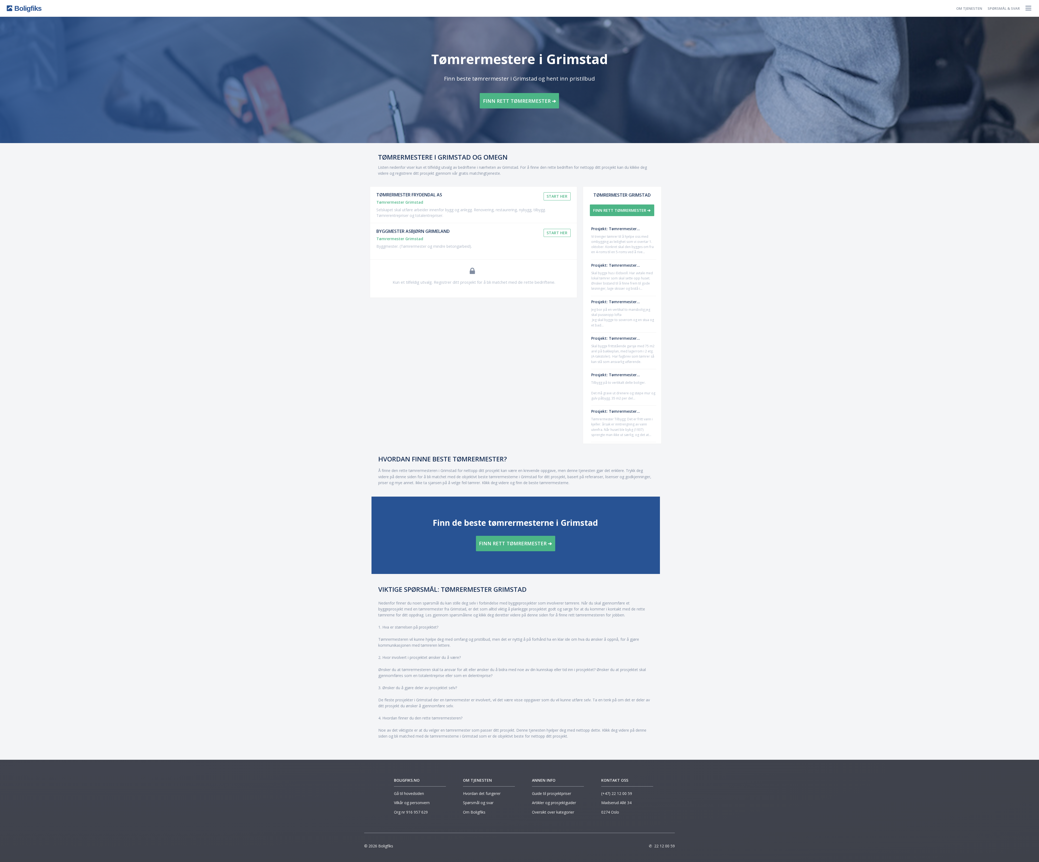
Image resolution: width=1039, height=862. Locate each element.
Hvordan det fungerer (482, 793)
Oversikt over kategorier (553, 812)
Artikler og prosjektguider (554, 802)
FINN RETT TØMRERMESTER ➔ (519, 101)
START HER (557, 196)
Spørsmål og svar (478, 802)
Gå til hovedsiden (409, 793)
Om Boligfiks (474, 812)
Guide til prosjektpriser (551, 793)
